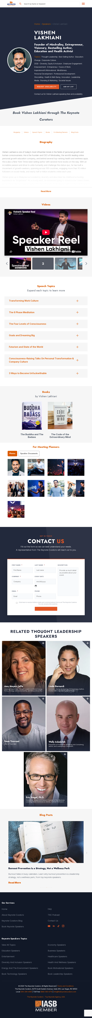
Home (37, 24)
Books (48, 132)
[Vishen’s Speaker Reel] (20, 264)
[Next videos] (86, 263)
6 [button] (48, 886)
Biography (17, 132)
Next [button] (87, 853)
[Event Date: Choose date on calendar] (36, 586)
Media (36, 80)
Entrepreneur (52, 67)
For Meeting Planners (61, 132)
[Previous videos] (7, 263)
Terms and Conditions (65, 986)
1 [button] (40, 886)
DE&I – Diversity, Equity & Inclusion (48, 63)
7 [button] (49, 886)
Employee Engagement (72, 63)
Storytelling (38, 77)
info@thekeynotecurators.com (65, 992)
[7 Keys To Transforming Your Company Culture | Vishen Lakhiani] (65, 264)
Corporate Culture (49, 60)
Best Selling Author (66, 57)
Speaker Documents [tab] (29, 453)
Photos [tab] (12, 453)
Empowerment (40, 67)
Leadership (75, 77)
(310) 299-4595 (26, 992)
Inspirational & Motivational (45, 70)
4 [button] (45, 886)
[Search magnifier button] (20, 3)
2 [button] (42, 886)
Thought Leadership (49, 57)
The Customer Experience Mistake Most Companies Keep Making (45, 868)
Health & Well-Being (52, 77)
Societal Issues (65, 80)
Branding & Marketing (48, 80)
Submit (46, 609)
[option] (46, 852)
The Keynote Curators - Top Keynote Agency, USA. (46, 997)
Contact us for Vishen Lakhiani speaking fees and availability (58, 94)
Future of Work (65, 67)
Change (37, 60)
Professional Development (64, 74)
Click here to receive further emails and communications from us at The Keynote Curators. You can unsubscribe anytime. (48, 603)
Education (79, 57)
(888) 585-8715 (46, 992)
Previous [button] (5, 853)
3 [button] (43, 886)
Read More (46, 191)
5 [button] (46, 886)
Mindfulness (62, 70)
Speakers (46, 24)
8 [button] (51, 886)
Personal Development (43, 74)
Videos (26, 132)
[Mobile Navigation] (83, 4)
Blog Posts (74, 132)
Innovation (65, 77)
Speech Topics (37, 132)
